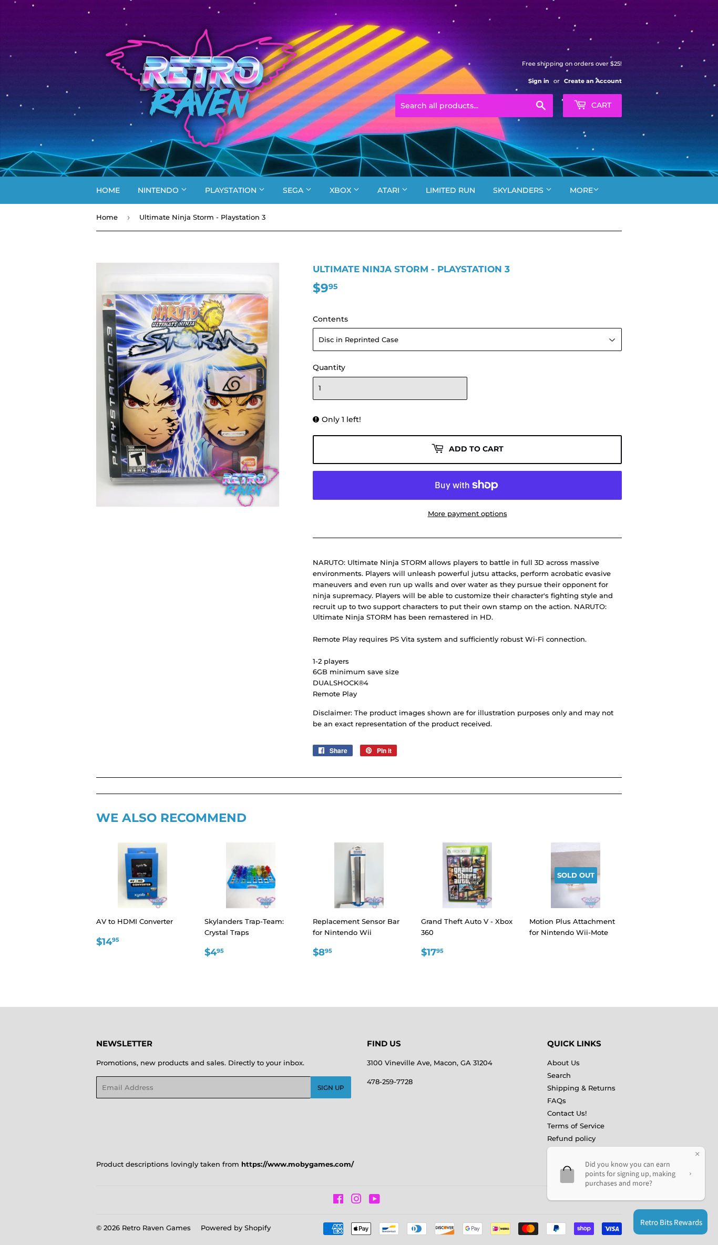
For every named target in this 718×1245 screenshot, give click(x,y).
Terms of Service (575, 1125)
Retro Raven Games (156, 1227)
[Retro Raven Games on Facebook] (338, 1200)
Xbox (341, 190)
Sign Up (330, 1088)
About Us (563, 1062)
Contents (330, 319)
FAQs (556, 1100)
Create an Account (593, 81)
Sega (294, 190)
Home (108, 190)
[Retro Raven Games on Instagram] (356, 1200)
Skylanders (519, 190)
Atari (389, 190)
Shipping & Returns (581, 1088)
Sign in (538, 81)
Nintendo (159, 190)
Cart (600, 105)
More (581, 190)
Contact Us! (567, 1113)
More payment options (467, 513)
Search (559, 1075)
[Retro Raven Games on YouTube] (374, 1200)
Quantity (329, 367)
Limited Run (450, 190)
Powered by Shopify (236, 1227)
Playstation (232, 190)
